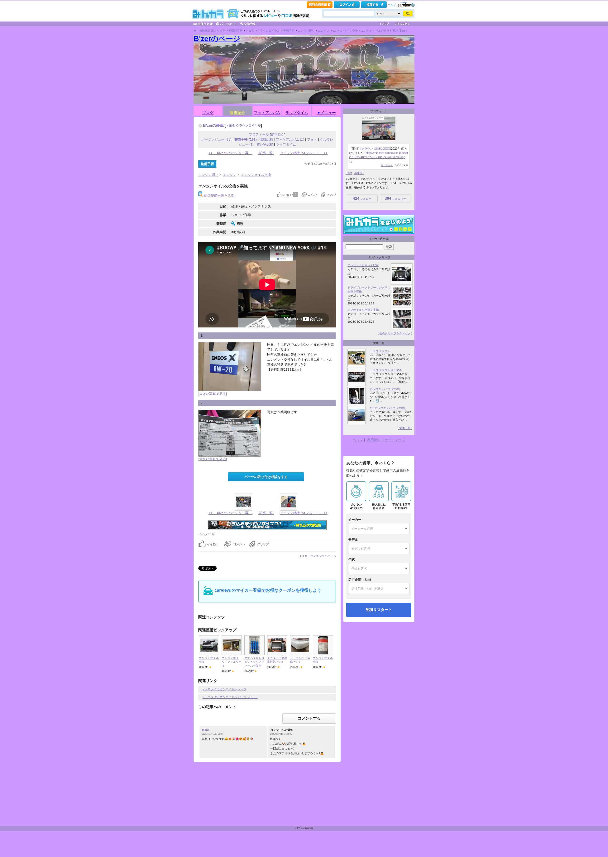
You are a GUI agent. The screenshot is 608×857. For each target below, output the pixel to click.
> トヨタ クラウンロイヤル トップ (224, 689)
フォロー (362, 198)
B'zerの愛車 (213, 125)
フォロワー (395, 198)
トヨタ (250, 30)
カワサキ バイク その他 (385, 389)
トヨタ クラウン (380, 351)
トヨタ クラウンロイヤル (243, 125)
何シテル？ (387, 165)
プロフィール (259, 134)
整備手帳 (288, 30)
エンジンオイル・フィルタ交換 (232, 662)
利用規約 (373, 440)
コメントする (309, 718)
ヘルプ (392, 4)
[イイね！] (284, 194)
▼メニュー (326, 112)
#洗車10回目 (382, 148)
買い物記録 (264, 144)
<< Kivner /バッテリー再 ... (230, 153)
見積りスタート (379, 610)
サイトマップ (395, 440)
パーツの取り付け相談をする (266, 477)
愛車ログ (277, 134)
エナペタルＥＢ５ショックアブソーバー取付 (254, 662)
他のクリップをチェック (395, 333)
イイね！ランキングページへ (317, 556)
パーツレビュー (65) (216, 139)
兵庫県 (358, 173)
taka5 (205, 730)
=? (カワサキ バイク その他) (388, 408)
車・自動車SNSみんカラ (209, 30)
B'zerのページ (217, 39)
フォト (312, 139)
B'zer (349, 173)
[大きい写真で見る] (212, 394)
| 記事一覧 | (266, 153)
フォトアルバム (267, 112)
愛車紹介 (237, 112)
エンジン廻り (306, 30)
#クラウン (366, 148)
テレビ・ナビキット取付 (363, 265)
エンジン (323, 30)
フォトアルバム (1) (290, 139)
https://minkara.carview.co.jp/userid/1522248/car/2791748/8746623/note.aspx (378, 157)
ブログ (208, 112)
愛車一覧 (405, 428)
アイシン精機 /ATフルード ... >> (304, 153)
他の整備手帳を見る (218, 195)
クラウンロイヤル (268, 30)
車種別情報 (235, 30)
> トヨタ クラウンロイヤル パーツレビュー (230, 697)
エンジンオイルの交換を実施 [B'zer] (384, 30)
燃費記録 (266, 139)
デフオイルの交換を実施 (363, 310)
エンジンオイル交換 (345, 30)
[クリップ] (328, 194)
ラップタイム (296, 112)
